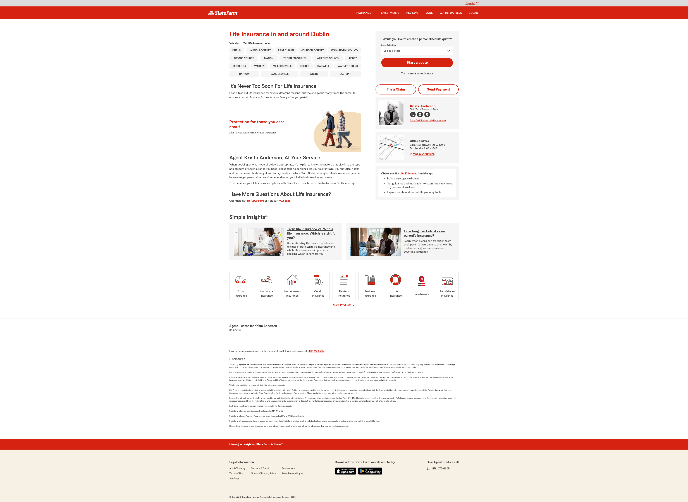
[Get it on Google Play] (370, 471)
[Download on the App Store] (345, 471)
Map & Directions (423, 153)
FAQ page (284, 200)
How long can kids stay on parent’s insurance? (424, 233)
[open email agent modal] (420, 115)
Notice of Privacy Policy (263, 473)
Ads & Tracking (237, 468)
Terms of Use (236, 473)
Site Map (234, 478)
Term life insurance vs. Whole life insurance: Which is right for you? (312, 233)
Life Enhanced (408, 173)
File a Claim (396, 89)
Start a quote (417, 62)
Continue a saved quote (417, 73)
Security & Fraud (260, 468)
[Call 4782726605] (413, 114)
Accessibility (288, 468)
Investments (390, 12)
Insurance (363, 12)
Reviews (412, 12)
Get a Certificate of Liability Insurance (428, 120)
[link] (223, 12)
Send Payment (438, 89)
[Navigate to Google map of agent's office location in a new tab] (427, 114)
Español (470, 3)
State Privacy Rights (292, 473)
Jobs (429, 12)
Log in (473, 12)
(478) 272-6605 (452, 12)
